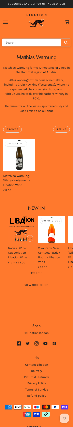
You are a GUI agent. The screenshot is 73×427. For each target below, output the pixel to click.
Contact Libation (36, 364)
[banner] (36, 22)
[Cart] (67, 22)
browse (12, 129)
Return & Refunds (36, 377)
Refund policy (36, 395)
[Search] (66, 42)
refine (61, 129)
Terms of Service (36, 389)
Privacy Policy (36, 383)
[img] (18, 343)
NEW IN (36, 208)
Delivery (36, 371)
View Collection (37, 285)
